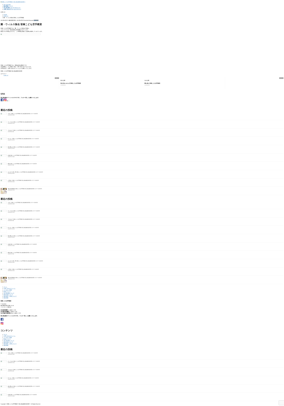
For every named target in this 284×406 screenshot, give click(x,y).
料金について (7, 291)
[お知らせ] (12, 88)
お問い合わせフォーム (9, 288)
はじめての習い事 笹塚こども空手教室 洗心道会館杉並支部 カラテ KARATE (25, 172)
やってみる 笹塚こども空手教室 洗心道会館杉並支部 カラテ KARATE (24, 122)
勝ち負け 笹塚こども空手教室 (152, 83)
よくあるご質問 (8, 290)
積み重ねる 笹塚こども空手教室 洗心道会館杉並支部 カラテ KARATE (24, 147)
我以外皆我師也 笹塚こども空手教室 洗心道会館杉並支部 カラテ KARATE (25, 188)
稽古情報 (6, 297)
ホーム (5, 287)
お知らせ (36, 20)
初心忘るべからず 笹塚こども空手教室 (70, 83)
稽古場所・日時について (10, 296)
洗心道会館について (9, 293)
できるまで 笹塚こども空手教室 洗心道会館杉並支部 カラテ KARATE (24, 130)
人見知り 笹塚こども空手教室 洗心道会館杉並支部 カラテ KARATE (23, 180)
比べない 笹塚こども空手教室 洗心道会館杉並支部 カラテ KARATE (23, 138)
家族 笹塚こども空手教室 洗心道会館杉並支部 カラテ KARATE (22, 163)
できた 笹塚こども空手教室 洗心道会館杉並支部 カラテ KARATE (23, 113)
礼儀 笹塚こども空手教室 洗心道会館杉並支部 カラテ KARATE (22, 155)
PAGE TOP (276, 392)
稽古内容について (8, 294)
